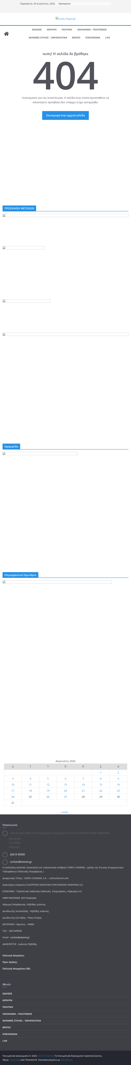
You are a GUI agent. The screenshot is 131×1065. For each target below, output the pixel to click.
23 (118, 790)
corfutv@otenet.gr (21, 862)
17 (12, 790)
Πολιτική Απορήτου (13, 955)
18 (30, 790)
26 (47, 797)
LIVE (107, 37)
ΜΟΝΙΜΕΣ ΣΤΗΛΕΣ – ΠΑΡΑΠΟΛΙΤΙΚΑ (48, 37)
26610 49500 (17, 854)
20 (65, 790)
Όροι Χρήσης (10, 962)
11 (30, 784)
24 (12, 797)
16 (118, 784)
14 (83, 784)
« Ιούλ (64, 812)
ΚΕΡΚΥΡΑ (52, 29)
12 (47, 784)
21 (83, 790)
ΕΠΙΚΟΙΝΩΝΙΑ (92, 37)
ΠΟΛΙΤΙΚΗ (67, 29)
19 (47, 790)
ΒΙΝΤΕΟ (76, 37)
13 (65, 784)
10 (12, 784)
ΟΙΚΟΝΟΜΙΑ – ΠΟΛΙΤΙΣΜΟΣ (92, 29)
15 (100, 784)
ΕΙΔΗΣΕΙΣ (37, 29)
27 (65, 797)
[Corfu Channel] (6, 34)
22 (100, 790)
